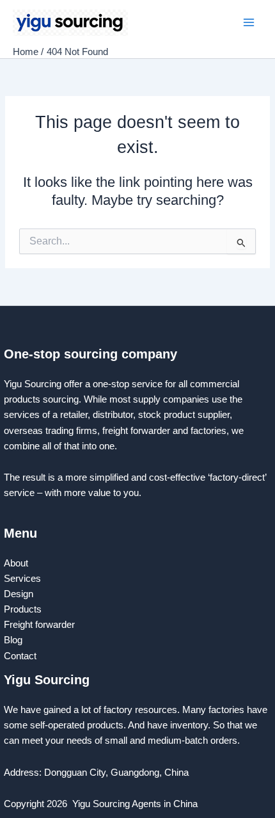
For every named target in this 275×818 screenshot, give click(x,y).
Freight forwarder (39, 625)
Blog (13, 640)
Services (22, 578)
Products (23, 609)
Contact (21, 656)
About (16, 563)
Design (18, 594)
